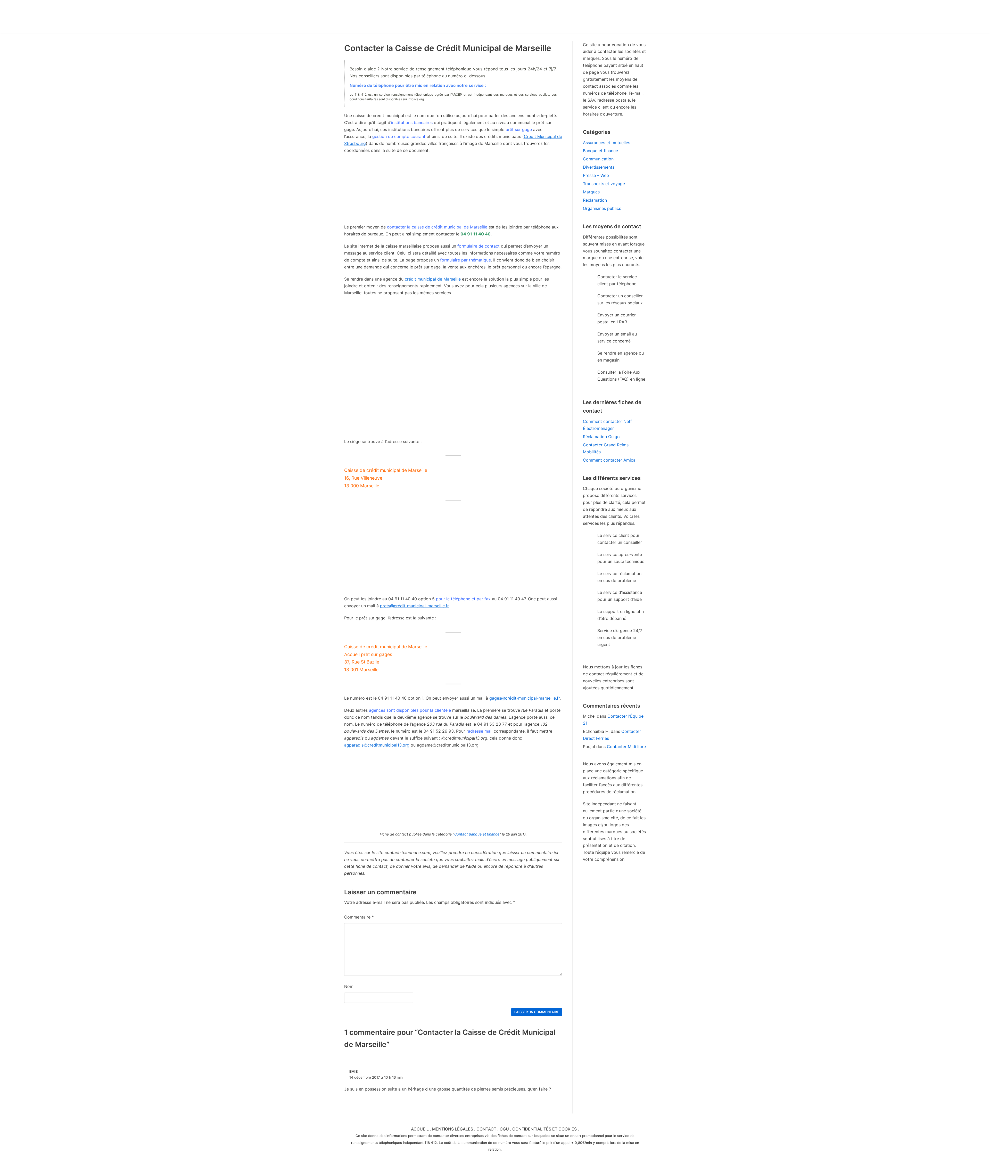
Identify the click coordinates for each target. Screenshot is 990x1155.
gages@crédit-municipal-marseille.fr (524, 698)
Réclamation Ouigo (601, 436)
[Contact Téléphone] (389, 17)
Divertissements (598, 167)
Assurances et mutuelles (606, 142)
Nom (348, 986)
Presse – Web (596, 175)
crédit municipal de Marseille (433, 279)
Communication (598, 158)
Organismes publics (602, 208)
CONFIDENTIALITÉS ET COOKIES (544, 1129)
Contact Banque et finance (476, 834)
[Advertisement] (453, 337)
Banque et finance (600, 150)
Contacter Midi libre (626, 746)
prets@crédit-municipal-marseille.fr (414, 605)
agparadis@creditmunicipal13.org (376, 745)
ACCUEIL (420, 1129)
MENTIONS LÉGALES (452, 1129)
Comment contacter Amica (609, 460)
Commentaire (359, 917)
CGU (504, 1129)
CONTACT (486, 1129)
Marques (591, 191)
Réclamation (595, 200)
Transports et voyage (604, 183)
